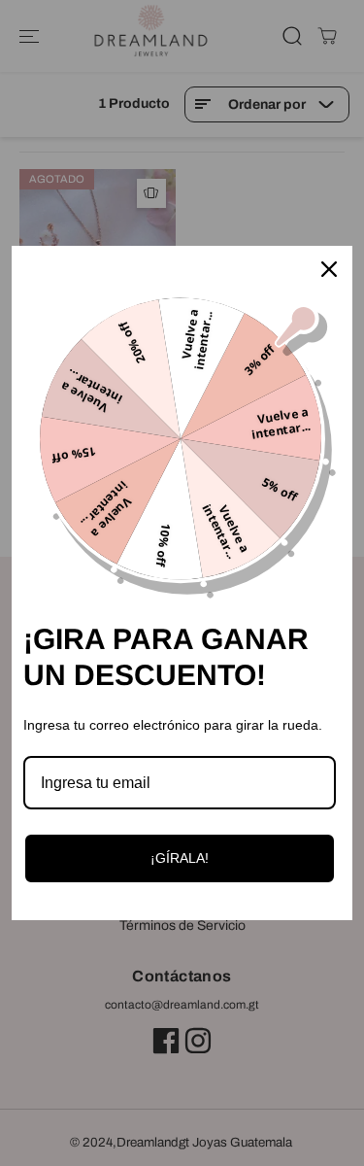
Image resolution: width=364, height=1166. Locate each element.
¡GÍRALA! (179, 858)
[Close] (329, 269)
